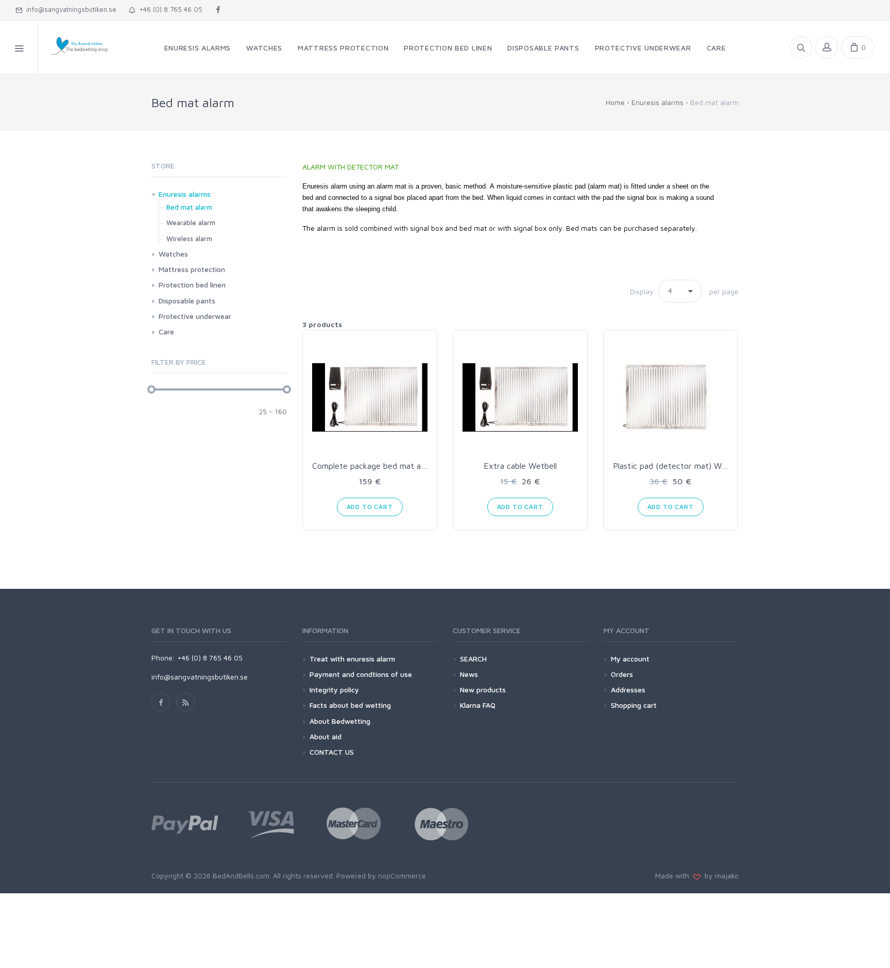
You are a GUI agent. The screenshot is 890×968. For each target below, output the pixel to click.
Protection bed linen (192, 284)
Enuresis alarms (185, 194)
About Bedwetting (340, 721)
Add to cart (370, 507)
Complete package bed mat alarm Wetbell (389, 465)
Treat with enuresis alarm (352, 658)
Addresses (628, 689)
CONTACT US (332, 752)
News (469, 674)
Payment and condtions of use (361, 674)
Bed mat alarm (189, 207)
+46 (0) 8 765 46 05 (168, 9)
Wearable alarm (190, 222)
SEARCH (473, 658)
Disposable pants (187, 300)
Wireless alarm (189, 238)
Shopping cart (634, 705)
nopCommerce (402, 875)
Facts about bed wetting (350, 705)
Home (615, 102)
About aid (325, 736)
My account (630, 658)
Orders (622, 674)
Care (166, 331)
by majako (719, 875)
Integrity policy (334, 689)
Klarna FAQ (477, 705)
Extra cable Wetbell (520, 465)
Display (642, 291)
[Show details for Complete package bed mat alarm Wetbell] (369, 397)
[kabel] (520, 397)
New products (483, 689)
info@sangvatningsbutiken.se (69, 9)
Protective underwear (195, 316)
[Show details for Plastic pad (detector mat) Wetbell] (670, 397)
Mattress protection (192, 269)
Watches (173, 253)
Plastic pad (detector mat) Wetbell (677, 465)
